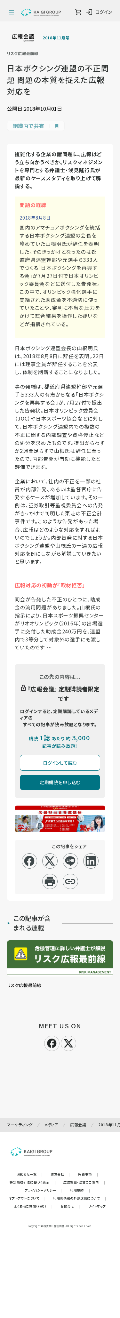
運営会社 (60, 1174)
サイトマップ (97, 1206)
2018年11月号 (56, 37)
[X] (68, 1042)
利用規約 (80, 1190)
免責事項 (88, 1174)
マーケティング (20, 1124)
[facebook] (29, 861)
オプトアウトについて (27, 1198)
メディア (51, 1124)
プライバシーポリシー (44, 1190)
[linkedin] (91, 861)
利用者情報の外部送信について (79, 1198)
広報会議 (78, 1124)
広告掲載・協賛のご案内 (84, 1182)
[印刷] (50, 881)
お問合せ (70, 1206)
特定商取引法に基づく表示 (33, 1182)
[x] (50, 861)
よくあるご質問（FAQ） (33, 1206)
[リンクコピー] (70, 881)
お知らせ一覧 (30, 1174)
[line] (70, 861)
